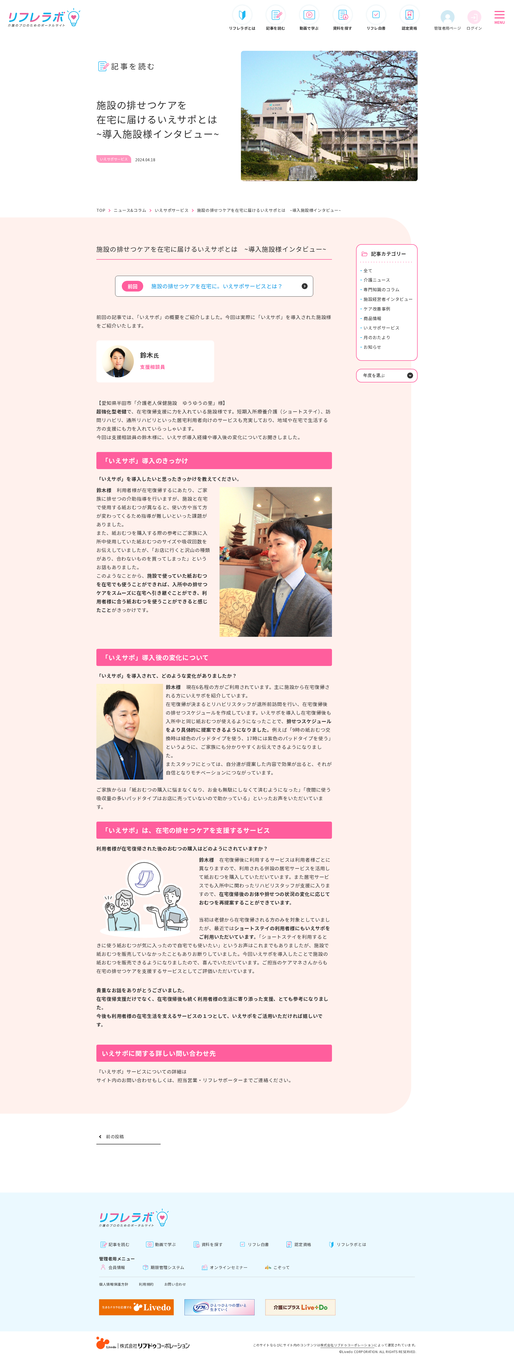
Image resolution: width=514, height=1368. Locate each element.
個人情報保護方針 (113, 1284)
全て (368, 270)
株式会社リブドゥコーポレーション (347, 1345)
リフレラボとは (351, 1244)
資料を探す (212, 1244)
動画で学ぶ (165, 1244)
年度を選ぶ (374, 375)
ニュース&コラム (130, 210)
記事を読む (119, 1244)
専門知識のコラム (381, 289)
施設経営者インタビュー (388, 299)
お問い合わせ (175, 1284)
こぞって (281, 1267)
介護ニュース (377, 280)
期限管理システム (167, 1267)
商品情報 (372, 318)
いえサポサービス (171, 210)
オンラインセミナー (229, 1267)
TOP (100, 210)
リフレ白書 (258, 1244)
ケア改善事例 (377, 309)
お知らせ (372, 347)
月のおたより (377, 337)
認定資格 (302, 1244)
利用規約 (146, 1284)
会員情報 (116, 1267)
